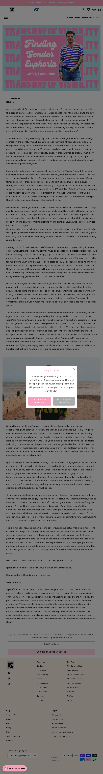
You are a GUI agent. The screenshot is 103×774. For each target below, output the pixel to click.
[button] (15, 768)
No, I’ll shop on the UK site (64, 401)
